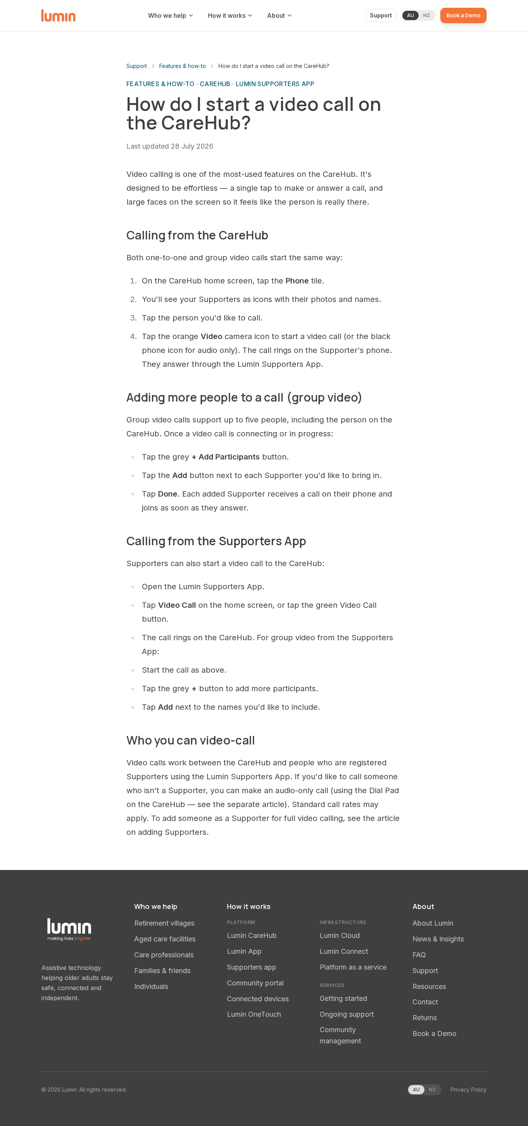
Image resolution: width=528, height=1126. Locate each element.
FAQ (419, 955)
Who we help (167, 15)
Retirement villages (164, 923)
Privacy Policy (469, 1089)
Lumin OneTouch (254, 1014)
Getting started (343, 998)
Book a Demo (463, 15)
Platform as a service (353, 967)
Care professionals (164, 955)
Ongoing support (347, 1014)
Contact (425, 1002)
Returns (424, 1018)
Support (381, 15)
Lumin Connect (344, 951)
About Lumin (432, 923)
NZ (426, 15)
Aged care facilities (165, 939)
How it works (226, 15)
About (276, 15)
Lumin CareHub (252, 935)
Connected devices (258, 999)
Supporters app (251, 967)
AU (410, 15)
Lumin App (244, 951)
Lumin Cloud (340, 935)
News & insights (438, 939)
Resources (429, 986)
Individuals (151, 986)
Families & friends (162, 971)
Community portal (255, 983)
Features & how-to (182, 66)
